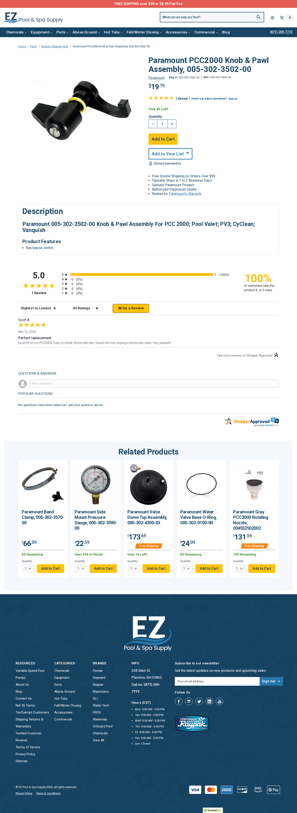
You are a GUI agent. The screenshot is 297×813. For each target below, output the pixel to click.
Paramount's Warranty (185, 194)
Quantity (155, 117)
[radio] (148, 274)
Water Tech (101, 705)
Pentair (98, 671)
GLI (95, 698)
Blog (226, 32)
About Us (22, 685)
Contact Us (24, 698)
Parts (61, 32)
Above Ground (85, 32)
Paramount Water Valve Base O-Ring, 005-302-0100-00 (198, 517)
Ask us (233, 98)
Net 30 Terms (25, 705)
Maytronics (101, 692)
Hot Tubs (112, 32)
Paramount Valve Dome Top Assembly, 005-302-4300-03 (147, 517)
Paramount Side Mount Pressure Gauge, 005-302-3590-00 (96, 520)
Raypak (98, 685)
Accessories (176, 32)
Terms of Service (28, 747)
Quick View (43, 486)
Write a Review (131, 308)
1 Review (182, 98)
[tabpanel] (43, 519)
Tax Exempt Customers (32, 712)
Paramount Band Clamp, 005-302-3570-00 (43, 517)
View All (98, 740)
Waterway (100, 719)
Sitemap (21, 761)
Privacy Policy (25, 754)
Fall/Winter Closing (143, 32)
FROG (97, 712)
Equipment (40, 32)
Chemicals (15, 32)
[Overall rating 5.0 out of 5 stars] (161, 99)
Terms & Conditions (48, 793)
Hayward (99, 678)
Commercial (204, 32)
